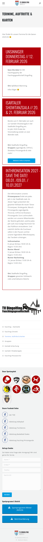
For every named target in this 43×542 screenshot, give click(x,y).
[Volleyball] (7, 399)
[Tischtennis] (36, 389)
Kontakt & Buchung (12, 346)
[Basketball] (17, 380)
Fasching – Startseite (12, 327)
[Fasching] (26, 380)
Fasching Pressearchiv (13, 356)
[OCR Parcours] (26, 389)
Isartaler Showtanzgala (13, 351)
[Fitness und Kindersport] (36, 380)
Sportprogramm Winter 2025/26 (21, 508)
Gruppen (8, 341)
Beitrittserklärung (21, 519)
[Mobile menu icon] (3, 3)
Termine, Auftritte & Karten (15, 336)
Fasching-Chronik (11, 332)
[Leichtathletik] (17, 389)
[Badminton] (7, 380)
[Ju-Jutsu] (7, 389)
